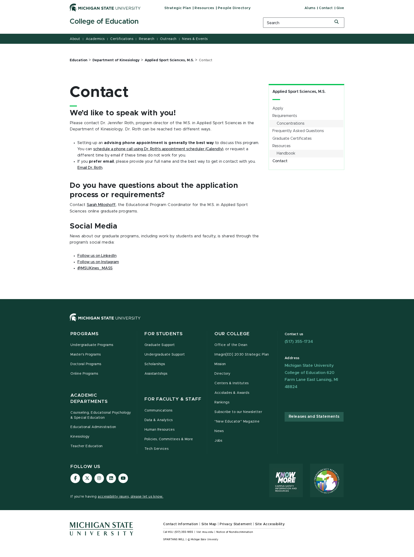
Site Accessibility (270, 524)
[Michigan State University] (105, 7)
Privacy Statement (236, 524)
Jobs (218, 440)
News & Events (195, 39)
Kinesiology (80, 436)
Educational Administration (93, 427)
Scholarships (154, 364)
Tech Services (156, 449)
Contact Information (180, 524)
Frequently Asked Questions (298, 131)
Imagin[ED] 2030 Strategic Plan (241, 354)
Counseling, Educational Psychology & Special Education (100, 415)
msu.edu (207, 532)
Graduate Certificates (292, 138)
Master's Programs (85, 354)
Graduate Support (159, 345)
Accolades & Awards (231, 393)
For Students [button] (163, 334)
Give (340, 8)
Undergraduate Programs (91, 345)
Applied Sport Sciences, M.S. (299, 92)
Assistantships (155, 373)
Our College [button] (232, 334)
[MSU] (207, 322)
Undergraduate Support (164, 354)
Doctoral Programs (85, 364)
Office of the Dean (230, 345)
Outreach (168, 39)
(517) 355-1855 (183, 532)
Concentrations (291, 123)
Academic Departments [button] (89, 398)
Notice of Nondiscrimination (234, 532)
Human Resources (159, 429)
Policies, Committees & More (168, 439)
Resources (204, 8)
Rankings (221, 402)
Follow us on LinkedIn (96, 256)
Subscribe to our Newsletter (238, 412)
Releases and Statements (314, 416)
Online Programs (84, 373)
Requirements (284, 116)
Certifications (121, 39)
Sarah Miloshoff (101, 205)
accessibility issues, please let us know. (130, 496)
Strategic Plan (177, 8)
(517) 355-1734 (299, 342)
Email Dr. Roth (89, 168)
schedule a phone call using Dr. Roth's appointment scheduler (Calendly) (158, 149)
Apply (277, 108)
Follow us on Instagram (98, 262)
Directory (222, 373)
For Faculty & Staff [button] (172, 399)
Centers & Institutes (231, 383)
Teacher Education (86, 446)
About (75, 39)
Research (147, 39)
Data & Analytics (158, 420)
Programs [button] (84, 334)
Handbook (286, 153)
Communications (158, 410)
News (219, 431)
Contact (326, 8)
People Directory (234, 8)
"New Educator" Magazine (236, 421)
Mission (220, 364)
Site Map (209, 524)
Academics (95, 39)
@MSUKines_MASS (95, 268)
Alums (310, 8)
